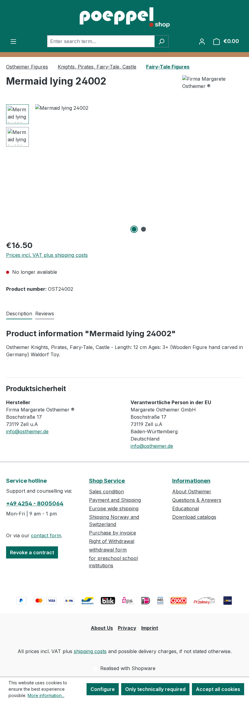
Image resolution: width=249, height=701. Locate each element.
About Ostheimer (191, 491)
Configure (102, 689)
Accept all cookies (218, 689)
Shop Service (107, 481)
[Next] (238, 169)
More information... (46, 695)
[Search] (161, 41)
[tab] (19, 313)
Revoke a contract (32, 552)
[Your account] (202, 41)
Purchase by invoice (112, 533)
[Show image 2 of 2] (143, 229)
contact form (46, 535)
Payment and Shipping (115, 500)
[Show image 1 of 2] (134, 229)
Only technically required (155, 689)
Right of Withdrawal (111, 541)
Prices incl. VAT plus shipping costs (47, 255)
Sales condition (106, 491)
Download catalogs (194, 517)
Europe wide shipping (113, 508)
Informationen (191, 481)
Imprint (149, 628)
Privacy (127, 628)
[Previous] (39, 169)
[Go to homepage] (124, 17)
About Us (102, 628)
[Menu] (13, 41)
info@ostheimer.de (27, 431)
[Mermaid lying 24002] (139, 169)
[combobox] (101, 41)
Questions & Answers (196, 500)
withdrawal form (108, 550)
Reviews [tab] (44, 313)
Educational (185, 508)
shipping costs (90, 651)
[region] (124, 169)
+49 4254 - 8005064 (34, 503)
